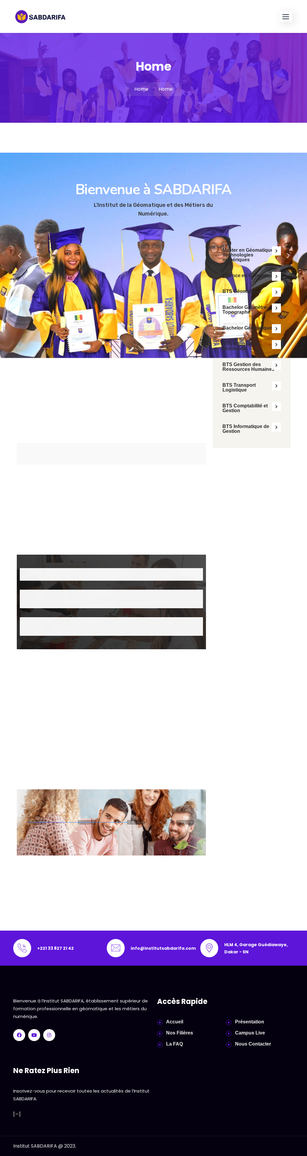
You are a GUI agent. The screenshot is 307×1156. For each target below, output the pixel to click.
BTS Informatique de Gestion (245, 429)
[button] (285, 16)
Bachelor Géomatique (247, 327)
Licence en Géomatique (249, 275)
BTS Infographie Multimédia (241, 346)
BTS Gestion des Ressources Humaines (248, 367)
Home (141, 89)
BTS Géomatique (241, 291)
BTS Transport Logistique (239, 387)
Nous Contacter (253, 1043)
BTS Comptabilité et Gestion (245, 408)
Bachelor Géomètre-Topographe (245, 310)
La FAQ (174, 1043)
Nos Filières (179, 1032)
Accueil (174, 1021)
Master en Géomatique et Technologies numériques (250, 255)
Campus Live (250, 1032)
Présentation (249, 1021)
